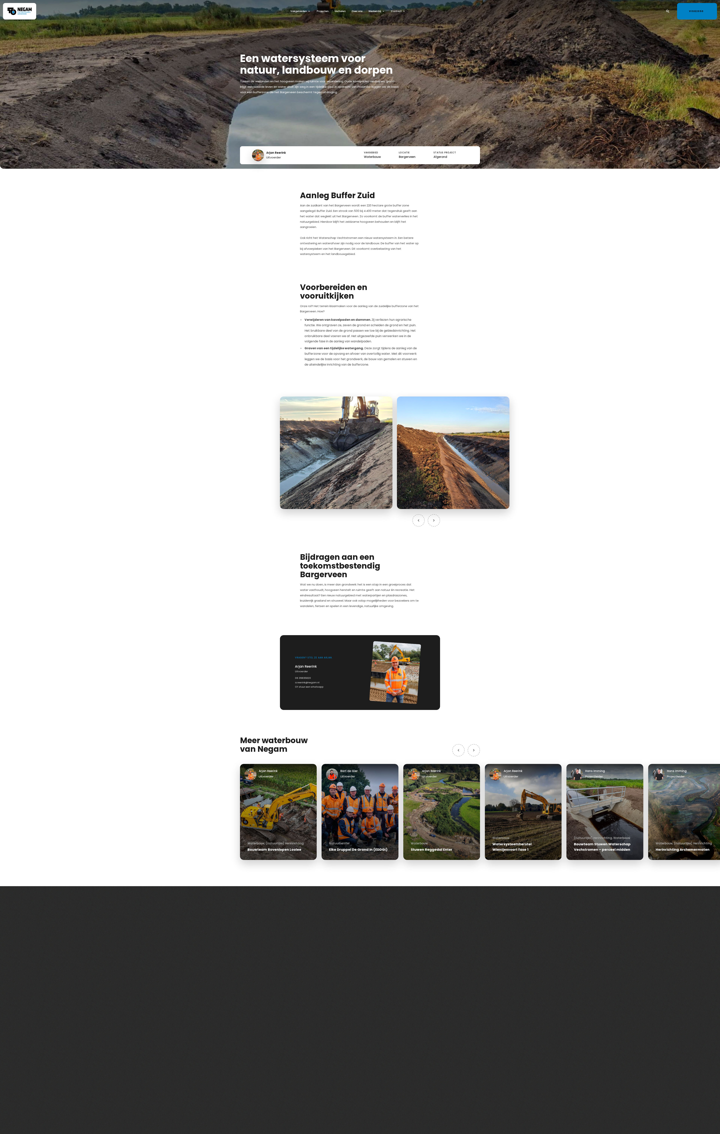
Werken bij (374, 11)
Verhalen (340, 11)
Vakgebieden (298, 11)
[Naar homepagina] (19, 11)
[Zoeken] (668, 11)
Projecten (322, 11)
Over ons (357, 11)
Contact (396, 11)
